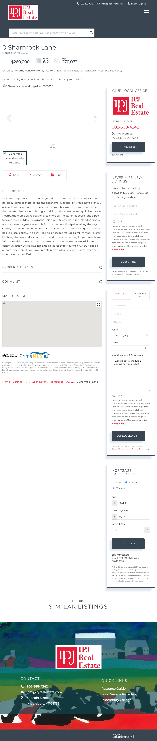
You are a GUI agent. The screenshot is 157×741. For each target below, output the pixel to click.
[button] (91, 33)
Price (114, 497)
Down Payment (120, 510)
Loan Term (117, 482)
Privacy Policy (118, 249)
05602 (70, 381)
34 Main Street (42, 700)
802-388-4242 (87, 4)
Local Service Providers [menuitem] (118, 694)
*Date (115, 329)
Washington (39, 381)
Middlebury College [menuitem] (116, 700)
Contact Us (128, 147)
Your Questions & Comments (127, 355)
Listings (17, 381)
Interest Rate (119, 524)
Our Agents (117, 155)
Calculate (128, 543)
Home (6, 381)
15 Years (120, 488)
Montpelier (56, 381)
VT (27, 381)
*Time (115, 342)
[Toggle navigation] (146, 12)
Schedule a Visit (140, 295)
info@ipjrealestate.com (112, 4)
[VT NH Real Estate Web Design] (124, 736)
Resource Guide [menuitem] (113, 689)
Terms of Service (138, 449)
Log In (134, 4)
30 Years (132, 482)
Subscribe (128, 261)
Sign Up (142, 4)
